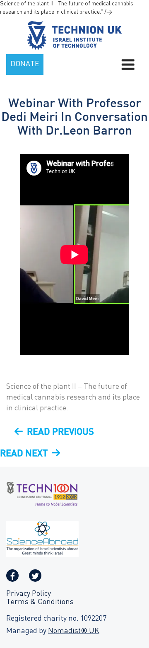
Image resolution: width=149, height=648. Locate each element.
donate (24, 64)
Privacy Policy (28, 593)
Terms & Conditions (40, 602)
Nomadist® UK (73, 631)
